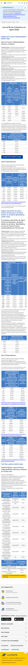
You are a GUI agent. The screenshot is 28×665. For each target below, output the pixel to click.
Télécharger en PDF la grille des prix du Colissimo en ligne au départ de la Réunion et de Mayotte (13, 435)
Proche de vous (9, 591)
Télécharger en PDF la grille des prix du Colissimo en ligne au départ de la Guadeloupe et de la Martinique (13, 403)
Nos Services (5, 628)
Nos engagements (10, 608)
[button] (24, 3)
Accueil (3, 22)
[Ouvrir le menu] (1, 2)
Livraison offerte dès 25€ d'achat (13, 602)
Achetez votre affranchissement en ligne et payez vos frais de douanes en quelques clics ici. (14, 14)
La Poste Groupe (5, 649)
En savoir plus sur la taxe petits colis (11, 17)
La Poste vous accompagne (9, 640)
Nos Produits (5, 632)
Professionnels (4, 645)
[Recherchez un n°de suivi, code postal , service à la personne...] (19, 3)
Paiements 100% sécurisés (12, 597)
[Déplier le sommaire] (25, 8)
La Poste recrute (15, 649)
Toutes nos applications (21, 615)
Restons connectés (7, 624)
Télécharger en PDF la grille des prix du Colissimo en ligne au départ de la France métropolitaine (13, 202)
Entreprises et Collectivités (17, 645)
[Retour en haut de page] (25, 651)
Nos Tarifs (4, 636)
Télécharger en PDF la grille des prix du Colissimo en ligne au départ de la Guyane (13, 460)
